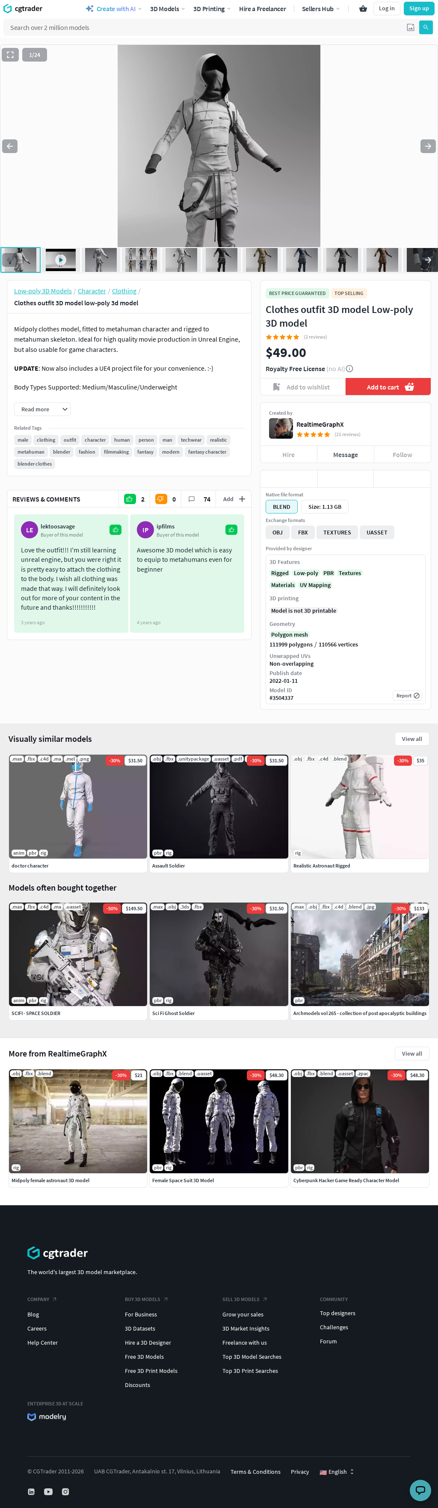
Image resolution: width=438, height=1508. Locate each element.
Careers (37, 1328)
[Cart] (363, 8)
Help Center (42, 1342)
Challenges (334, 1327)
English (333, 1472)
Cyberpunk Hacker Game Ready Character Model (346, 1180)
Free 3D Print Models (151, 1371)
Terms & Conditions (256, 1472)
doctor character (30, 865)
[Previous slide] (10, 146)
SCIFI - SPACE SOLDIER (36, 1013)
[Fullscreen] (10, 55)
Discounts (137, 1385)
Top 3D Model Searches (251, 1356)
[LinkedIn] (32, 1491)
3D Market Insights (245, 1328)
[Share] (402, 478)
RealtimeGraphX (320, 424)
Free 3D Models (144, 1356)
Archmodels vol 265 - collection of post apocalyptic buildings (359, 1013)
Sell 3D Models (241, 1299)
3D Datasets (140, 1328)
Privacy (300, 1472)
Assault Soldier (168, 865)
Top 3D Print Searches (250, 1371)
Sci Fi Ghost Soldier (173, 1013)
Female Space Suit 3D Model (183, 1180)
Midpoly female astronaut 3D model (50, 1180)
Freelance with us (244, 1342)
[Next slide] (428, 146)
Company (38, 1299)
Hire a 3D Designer (148, 1342)
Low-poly (306, 572)
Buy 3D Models (142, 1299)
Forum (328, 1341)
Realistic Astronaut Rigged (321, 865)
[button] (410, 27)
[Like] (288, 478)
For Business (141, 1314)
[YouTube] (49, 1491)
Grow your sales (242, 1314)
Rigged (280, 572)
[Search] (426, 27)
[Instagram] (66, 1491)
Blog (33, 1314)
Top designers (337, 1313)
